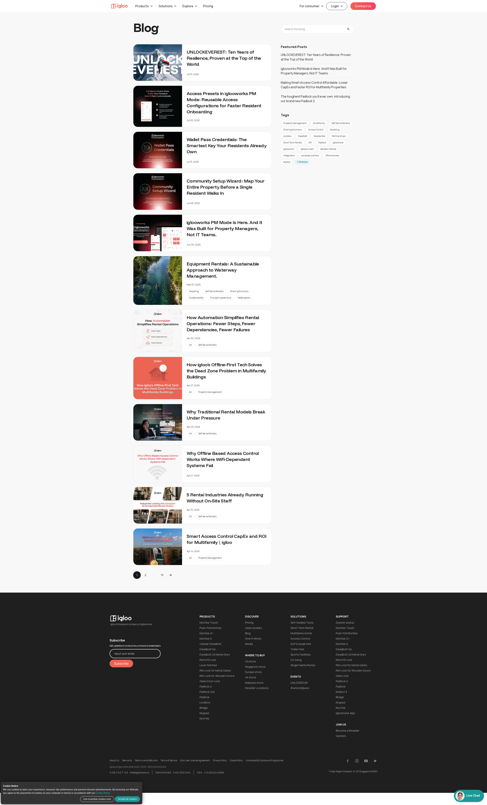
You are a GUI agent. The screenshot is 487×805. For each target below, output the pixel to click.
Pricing (208, 6)
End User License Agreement (195, 760)
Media (249, 644)
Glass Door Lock (210, 681)
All (190, 344)
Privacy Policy (220, 760)
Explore (187, 6)
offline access (332, 155)
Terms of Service (169, 760)
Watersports (244, 297)
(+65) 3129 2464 (182, 772)
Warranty (127, 760)
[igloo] (119, 6)
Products (142, 6)
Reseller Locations (257, 688)
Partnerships (338, 136)
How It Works (253, 638)
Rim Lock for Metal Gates (215, 670)
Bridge (204, 708)
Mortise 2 (206, 638)
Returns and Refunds (146, 760)
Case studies (253, 628)
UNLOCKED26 (299, 682)
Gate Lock (342, 676)
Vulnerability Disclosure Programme (264, 760)
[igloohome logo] (135, 616)
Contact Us (363, 6)
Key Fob (204, 718)
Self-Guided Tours (302, 622)
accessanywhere (310, 155)
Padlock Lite (207, 692)
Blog (248, 633)
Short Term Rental (292, 142)
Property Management (210, 392)
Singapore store (255, 666)
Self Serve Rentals (214, 291)
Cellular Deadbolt (210, 644)
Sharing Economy (239, 291)
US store (250, 661)
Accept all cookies (127, 799)
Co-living (296, 660)
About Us (114, 760)
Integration (289, 155)
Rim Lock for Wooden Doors (217, 676)
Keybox (286, 162)
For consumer (309, 6)
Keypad (204, 713)
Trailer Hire (297, 649)
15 (162, 575)
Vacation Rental (328, 149)
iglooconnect (307, 149)
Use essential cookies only (97, 799)
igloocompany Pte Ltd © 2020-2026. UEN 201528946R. (138, 766)
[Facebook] (347, 760)
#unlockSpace (299, 688)
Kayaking (194, 291)
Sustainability (196, 297)
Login (335, 6)
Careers (341, 736)
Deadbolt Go (208, 649)
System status (345, 622)
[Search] (348, 29)
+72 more (302, 162)
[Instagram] (356, 760)
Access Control (315, 129)
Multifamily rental (301, 633)
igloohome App (345, 713)
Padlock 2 (206, 686)
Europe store (253, 672)
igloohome (338, 142)
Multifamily (319, 123)
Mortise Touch (209, 622)
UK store (250, 677)
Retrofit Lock (208, 660)
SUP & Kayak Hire (300, 644)
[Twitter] (375, 760)
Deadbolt (302, 136)
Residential (319, 136)
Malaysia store (254, 682)
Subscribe (121, 663)
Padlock (322, 142)
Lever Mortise (208, 665)
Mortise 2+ (206, 633)
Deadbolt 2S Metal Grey (215, 654)
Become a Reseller (347, 730)
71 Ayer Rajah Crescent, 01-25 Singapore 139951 (353, 771)
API (310, 142)
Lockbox (287, 136)
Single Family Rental (302, 665)
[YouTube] (366, 760)
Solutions (166, 6)
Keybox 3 (341, 692)
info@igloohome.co (139, 772)
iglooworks (288, 149)
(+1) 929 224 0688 (214, 772)
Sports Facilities (300, 654)
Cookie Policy (102, 793)
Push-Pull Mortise (210, 628)
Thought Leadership (220, 297)
